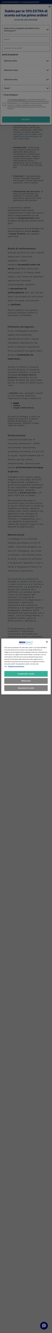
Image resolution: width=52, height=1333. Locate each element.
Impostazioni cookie (26, 688)
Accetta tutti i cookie (26, 674)
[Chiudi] (47, 642)
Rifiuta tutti (26, 681)
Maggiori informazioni (16, 666)
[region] (26, 666)
